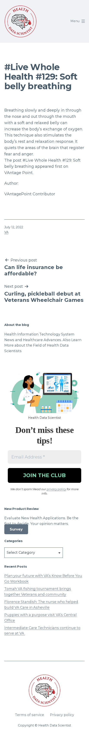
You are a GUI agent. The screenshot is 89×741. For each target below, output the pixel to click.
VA (6, 232)
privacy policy (56, 489)
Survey (16, 529)
